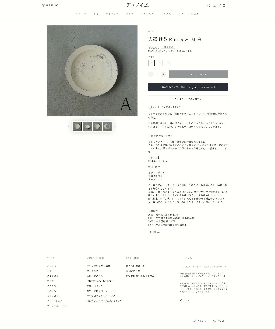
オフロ (50, 280)
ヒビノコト (53, 296)
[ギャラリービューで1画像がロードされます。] (77, 126)
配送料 (159, 51)
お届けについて (94, 285)
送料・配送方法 (94, 275)
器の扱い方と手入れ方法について (104, 300)
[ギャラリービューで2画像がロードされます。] (87, 126)
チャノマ (51, 265)
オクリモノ (53, 285)
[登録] (226, 266)
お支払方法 (92, 270)
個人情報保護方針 (135, 265)
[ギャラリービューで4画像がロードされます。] (107, 126)
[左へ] (68, 126)
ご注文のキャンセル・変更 (100, 296)
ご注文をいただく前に (98, 265)
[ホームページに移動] (137, 5)
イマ (49, 270)
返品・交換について (97, 290)
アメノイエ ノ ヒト (57, 306)
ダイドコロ (53, 275)
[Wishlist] (219, 5)
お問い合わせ (133, 270)
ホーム (151, 31)
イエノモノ (53, 290)
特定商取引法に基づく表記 (140, 275)
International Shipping (100, 280)
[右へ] (116, 126)
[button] (208, 5)
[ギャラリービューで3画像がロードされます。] (97, 126)
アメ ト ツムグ (54, 300)
